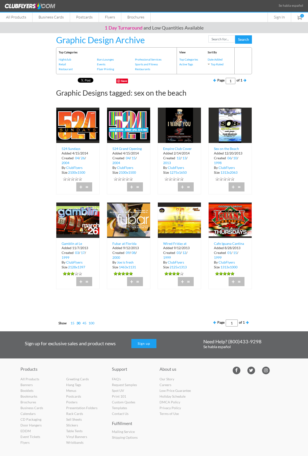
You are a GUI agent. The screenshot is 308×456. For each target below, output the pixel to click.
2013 (167, 163)
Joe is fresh (125, 262)
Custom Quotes (123, 402)
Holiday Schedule (173, 396)
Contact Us (120, 414)
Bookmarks (28, 396)
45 (84, 323)
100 (91, 323)
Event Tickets (30, 437)
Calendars (28, 414)
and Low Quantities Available (154, 28)
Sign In (279, 17)
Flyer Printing (105, 69)
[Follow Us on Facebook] (236, 370)
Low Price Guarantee (175, 390)
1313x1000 (228, 267)
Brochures (135, 17)
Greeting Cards (77, 379)
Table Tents (74, 431)
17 (83, 253)
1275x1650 (178, 172)
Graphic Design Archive (100, 40)
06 (229, 158)
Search (243, 39)
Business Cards (51, 17)
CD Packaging (30, 419)
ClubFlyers (74, 168)
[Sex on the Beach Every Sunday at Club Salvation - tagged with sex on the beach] (230, 125)
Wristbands (74, 442)
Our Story (167, 379)
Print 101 (119, 396)
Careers (165, 385)
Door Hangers (31, 425)
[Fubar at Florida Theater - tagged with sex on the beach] (128, 220)
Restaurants (142, 69)
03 (77, 253)
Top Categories (188, 59)
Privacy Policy (170, 408)
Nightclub (65, 59)
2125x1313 (178, 267)
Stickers (72, 425)
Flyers (110, 17)
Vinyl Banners (76, 437)
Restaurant (66, 69)
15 (133, 158)
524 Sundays (71, 149)
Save (124, 81)
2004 (65, 163)
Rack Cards (74, 414)
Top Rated (217, 64)
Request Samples (124, 385)
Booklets (26, 390)
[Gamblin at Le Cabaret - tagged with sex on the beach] (77, 220)
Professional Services (148, 59)
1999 (65, 257)
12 (178, 158)
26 (83, 158)
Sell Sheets (74, 419)
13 (184, 158)
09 (128, 253)
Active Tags (186, 64)
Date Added (215, 59)
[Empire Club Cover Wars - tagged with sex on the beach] (179, 125)
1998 (218, 163)
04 (77, 158)
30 (78, 323)
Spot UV (118, 390)
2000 (116, 257)
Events (101, 64)
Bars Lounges (105, 59)
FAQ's (116, 379)
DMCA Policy (170, 402)
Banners (26, 385)
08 (133, 253)
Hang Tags (73, 385)
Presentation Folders (81, 408)
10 (235, 158)
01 (229, 253)
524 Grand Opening (127, 149)
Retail (62, 64)
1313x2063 (228, 172)
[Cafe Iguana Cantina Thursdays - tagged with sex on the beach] (230, 220)
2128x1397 (76, 267)
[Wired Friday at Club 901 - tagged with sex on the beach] (179, 220)
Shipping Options (125, 437)
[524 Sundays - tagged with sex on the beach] (77, 125)
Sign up (144, 343)
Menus (71, 390)
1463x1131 (127, 267)
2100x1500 (76, 172)
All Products (16, 17)
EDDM (25, 431)
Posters (71, 402)
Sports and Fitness (146, 64)
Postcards (84, 17)
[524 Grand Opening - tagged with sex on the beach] (128, 125)
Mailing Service (123, 432)
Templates (119, 408)
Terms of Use (169, 414)
